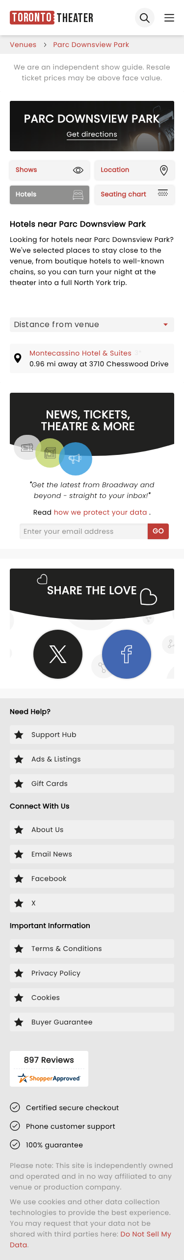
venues (23, 44)
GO (158, 531)
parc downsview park (91, 44)
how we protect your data (101, 512)
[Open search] (145, 17)
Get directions (92, 134)
